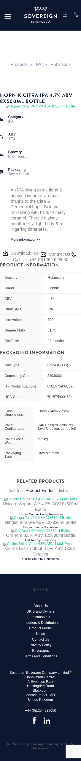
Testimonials (40, 617)
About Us (40, 606)
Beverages (40, 650)
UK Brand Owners (40, 611)
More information (24, 239)
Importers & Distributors (41, 622)
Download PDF (25, 253)
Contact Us (59, 254)
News (40, 634)
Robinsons (17, 156)
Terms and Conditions (40, 656)
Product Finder (39, 490)
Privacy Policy (40, 645)
